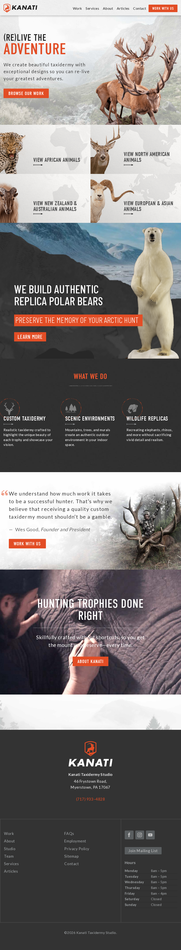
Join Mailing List (143, 850)
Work (9, 833)
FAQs (69, 833)
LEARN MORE (30, 336)
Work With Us (162, 8)
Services (11, 863)
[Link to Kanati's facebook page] (129, 835)
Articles (123, 8)
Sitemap (71, 856)
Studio (9, 848)
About (9, 841)
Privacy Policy (76, 848)
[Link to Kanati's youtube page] (150, 835)
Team (9, 856)
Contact (139, 8)
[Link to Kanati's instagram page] (139, 835)
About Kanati (90, 661)
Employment (75, 841)
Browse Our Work (26, 93)
